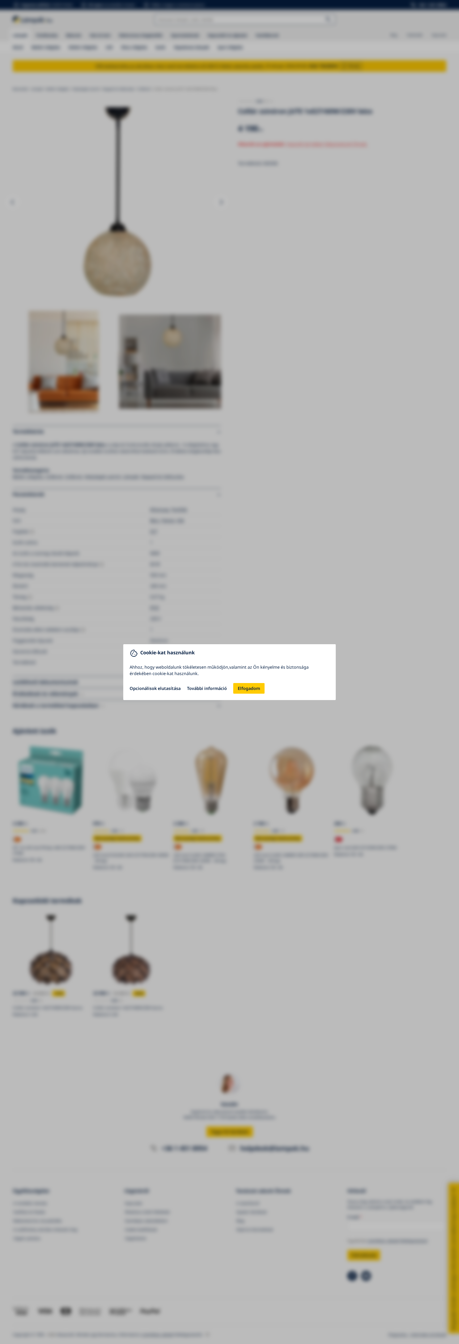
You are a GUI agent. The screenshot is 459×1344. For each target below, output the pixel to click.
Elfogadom (249, 688)
